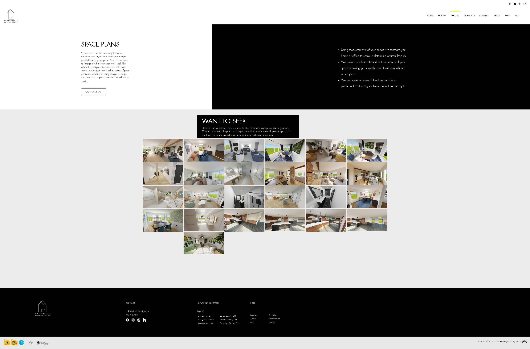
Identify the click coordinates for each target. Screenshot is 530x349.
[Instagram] (510, 4)
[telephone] (520, 4)
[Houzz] (515, 4)
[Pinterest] (133, 320)
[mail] (525, 4)
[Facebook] (127, 320)
